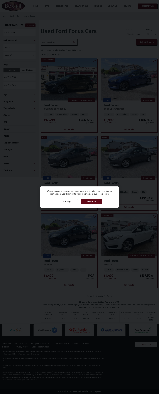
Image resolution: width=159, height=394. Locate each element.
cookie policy (102, 194)
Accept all (91, 201)
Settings (67, 201)
